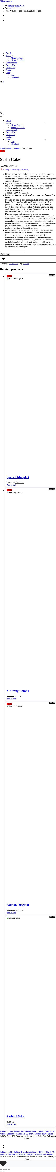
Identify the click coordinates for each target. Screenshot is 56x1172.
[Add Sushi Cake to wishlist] (28, 259)
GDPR (40, 1131)
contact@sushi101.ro (16, 6)
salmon (26, 264)
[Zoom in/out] (1, 1169)
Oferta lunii (10, 68)
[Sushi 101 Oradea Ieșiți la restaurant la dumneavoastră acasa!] (13, 48)
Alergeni (29, 1134)
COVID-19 (49, 1131)
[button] (12, 55)
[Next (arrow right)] (4, 1171)
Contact (9, 70)
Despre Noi (10, 65)
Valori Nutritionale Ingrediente (12, 1134)
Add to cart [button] (11, 485)
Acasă (8, 53)
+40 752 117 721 (14, 8)
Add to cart (5, 254)
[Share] (6, 1169)
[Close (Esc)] (9, 1169)
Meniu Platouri (17, 58)
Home (2, 148)
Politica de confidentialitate (25, 1131)
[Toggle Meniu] (45, 123)
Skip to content (6, 1)
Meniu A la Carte (18, 60)
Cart (12, 75)
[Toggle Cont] (45, 139)
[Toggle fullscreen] (4, 1169)
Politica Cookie (6, 1131)
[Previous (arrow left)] (1, 1171)
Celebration (17, 148)
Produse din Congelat (44, 1134)
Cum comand (11, 63)
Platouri (9, 148)
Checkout (15, 77)
